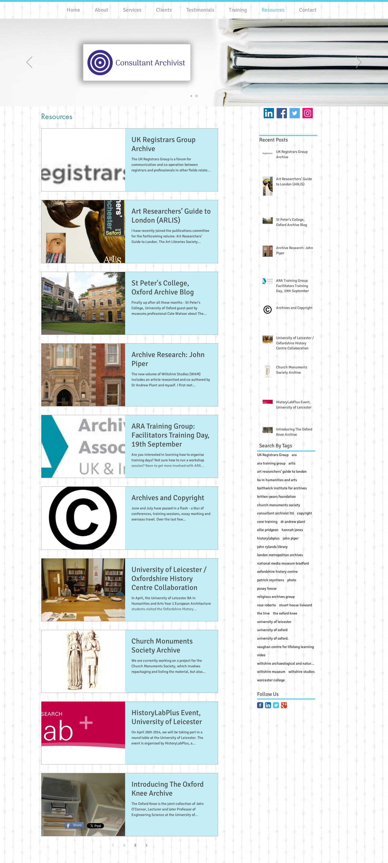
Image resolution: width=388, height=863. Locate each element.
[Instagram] (307, 113)
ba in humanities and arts (277, 480)
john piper (291, 538)
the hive (263, 613)
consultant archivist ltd (275, 513)
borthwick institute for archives (282, 488)
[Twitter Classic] (276, 705)
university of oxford (272, 630)
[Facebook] (282, 113)
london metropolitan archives (280, 555)
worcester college (271, 680)
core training (267, 521)
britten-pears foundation (276, 496)
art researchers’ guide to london (282, 471)
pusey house (267, 588)
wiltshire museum (271, 671)
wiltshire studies (301, 671)
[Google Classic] (284, 705)
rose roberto (266, 605)
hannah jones (292, 530)
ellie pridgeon (267, 530)
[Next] (359, 63)
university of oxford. (272, 638)
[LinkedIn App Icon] (268, 705)
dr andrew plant (293, 521)
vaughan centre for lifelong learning (285, 647)
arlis (291, 463)
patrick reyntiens (270, 580)
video (261, 655)
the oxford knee (285, 613)
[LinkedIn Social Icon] (269, 113)
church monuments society (278, 505)
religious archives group (276, 596)
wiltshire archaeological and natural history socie (286, 663)
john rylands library (272, 547)
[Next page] (146, 845)
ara (294, 455)
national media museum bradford (283, 563)
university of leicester (274, 622)
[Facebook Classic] (260, 705)
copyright (304, 513)
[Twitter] (295, 113)
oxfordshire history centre (277, 571)
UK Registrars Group (272, 455)
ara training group (271, 463)
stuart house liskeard (295, 605)
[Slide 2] (196, 96)
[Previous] (29, 63)
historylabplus (268, 538)
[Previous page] (113, 845)
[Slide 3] (191, 96)
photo (291, 580)
